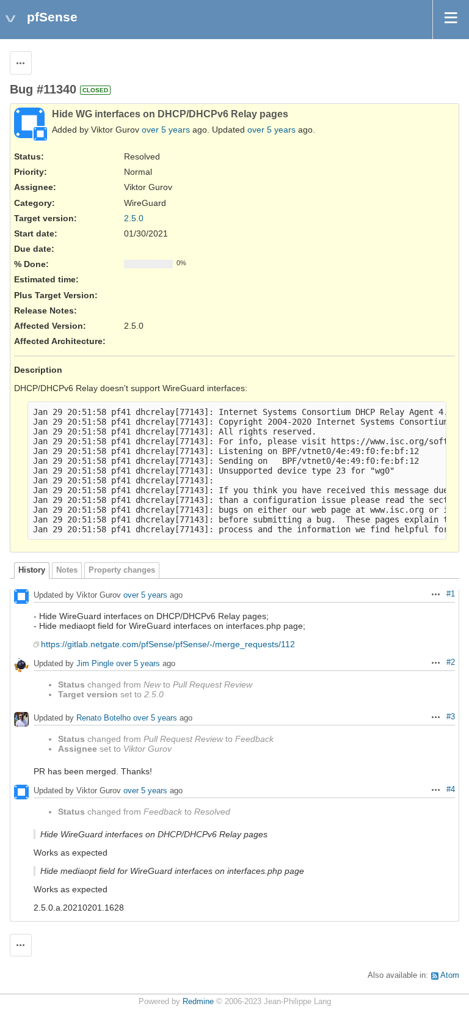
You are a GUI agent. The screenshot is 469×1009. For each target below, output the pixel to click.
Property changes (122, 570)
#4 (450, 789)
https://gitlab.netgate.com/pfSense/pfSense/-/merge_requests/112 (168, 644)
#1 (450, 594)
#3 (450, 717)
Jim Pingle (95, 663)
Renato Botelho (103, 717)
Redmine (198, 1001)
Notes (67, 570)
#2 (450, 662)
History (31, 570)
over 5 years (166, 129)
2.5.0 (134, 218)
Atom (449, 975)
